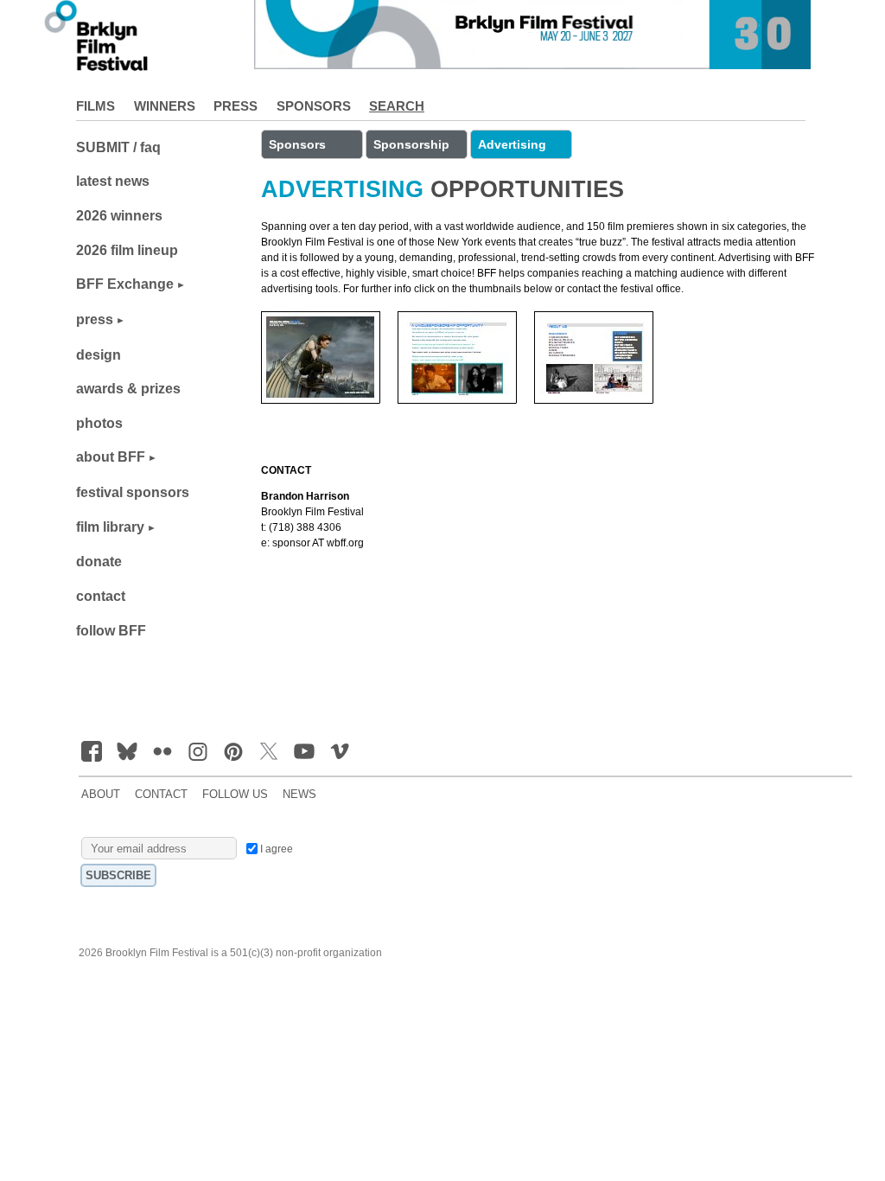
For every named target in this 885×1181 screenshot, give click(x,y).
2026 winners (119, 215)
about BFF (110, 457)
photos (99, 423)
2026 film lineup (127, 250)
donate (99, 561)
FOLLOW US (235, 794)
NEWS (299, 794)
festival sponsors (132, 492)
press (94, 319)
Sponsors (314, 106)
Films (95, 106)
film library (110, 527)
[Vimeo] (339, 751)
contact (100, 596)
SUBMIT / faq (118, 147)
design (98, 355)
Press (235, 106)
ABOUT (100, 794)
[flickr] (162, 751)
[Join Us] (91, 751)
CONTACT (161, 794)
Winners (164, 106)
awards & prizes (128, 388)
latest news (113, 181)
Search (396, 106)
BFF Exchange (125, 284)
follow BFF (111, 630)
